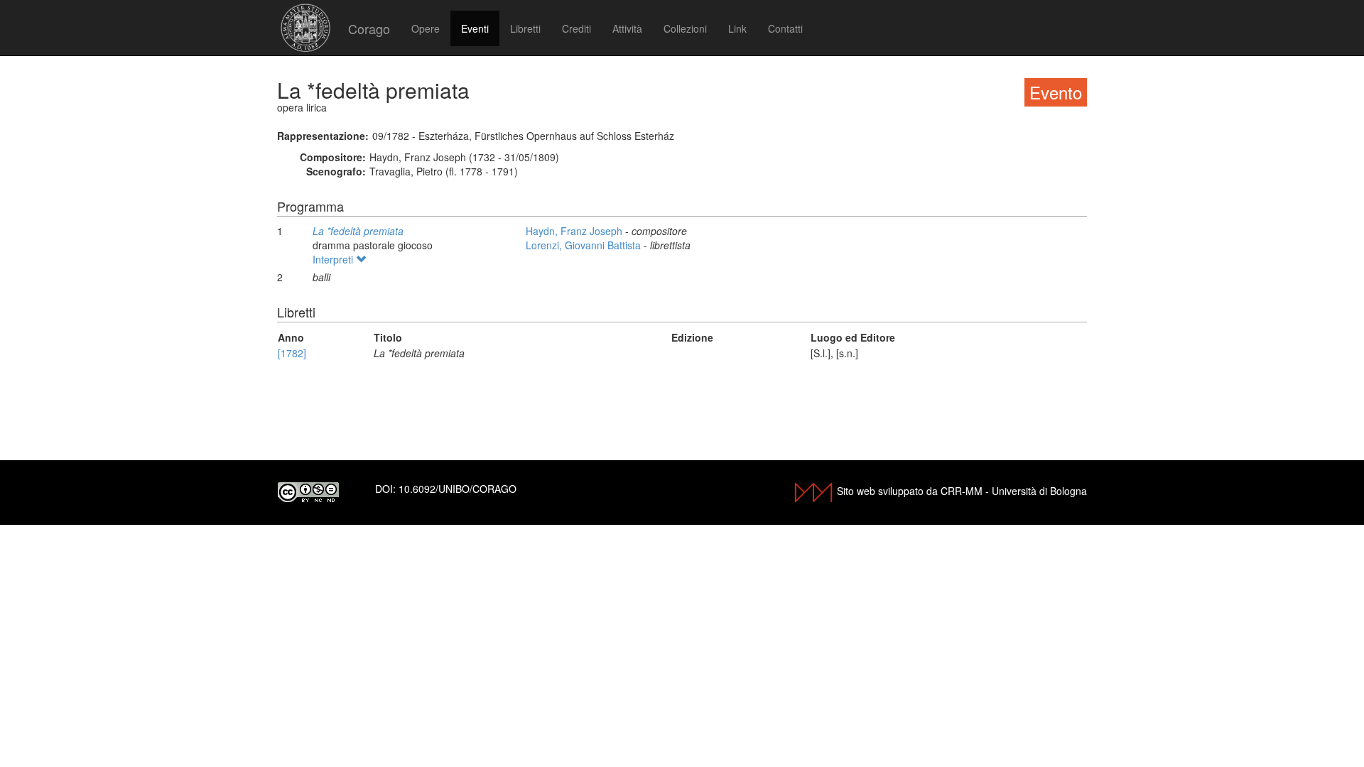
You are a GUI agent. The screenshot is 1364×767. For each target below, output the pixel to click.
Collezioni (685, 28)
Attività (627, 28)
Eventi (475, 28)
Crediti (576, 28)
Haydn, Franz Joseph (575, 231)
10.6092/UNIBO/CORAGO (457, 489)
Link (737, 28)
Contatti (785, 28)
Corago (369, 28)
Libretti (525, 28)
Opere (425, 28)
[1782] (292, 353)
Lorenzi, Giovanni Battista (585, 245)
